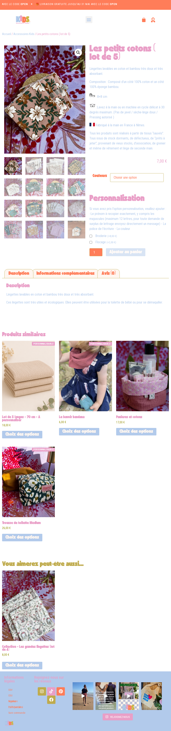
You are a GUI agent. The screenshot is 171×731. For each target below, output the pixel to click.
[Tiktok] (51, 691)
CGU (10, 695)
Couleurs (100, 176)
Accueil (6, 34)
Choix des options (22, 434)
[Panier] (144, 19)
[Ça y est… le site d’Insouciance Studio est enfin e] (128, 696)
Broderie (106, 236)
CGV (10, 689)
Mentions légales (13, 701)
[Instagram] (42, 691)
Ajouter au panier (125, 252)
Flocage (105, 242)
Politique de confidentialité (15, 707)
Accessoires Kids (23, 34)
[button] (89, 19)
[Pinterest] (61, 691)
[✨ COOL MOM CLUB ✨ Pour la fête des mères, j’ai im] (151, 696)
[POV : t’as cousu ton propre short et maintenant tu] (83, 696)
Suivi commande (16, 712)
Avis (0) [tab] (109, 273)
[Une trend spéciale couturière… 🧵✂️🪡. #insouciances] (106, 696)
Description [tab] (19, 273)
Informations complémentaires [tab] (65, 273)
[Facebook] (51, 700)
